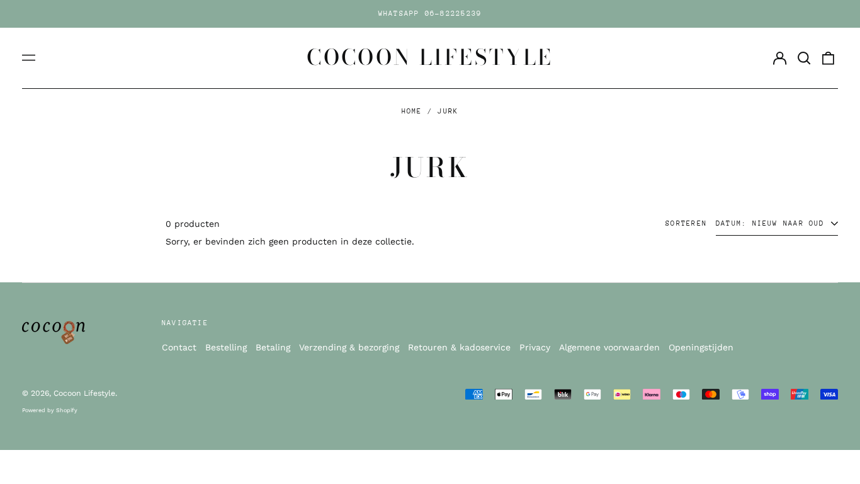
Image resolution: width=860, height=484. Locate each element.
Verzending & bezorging (349, 347)
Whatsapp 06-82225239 (430, 13)
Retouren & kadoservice (459, 347)
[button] (804, 58)
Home (412, 111)
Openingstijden (701, 347)
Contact (179, 347)
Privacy (534, 347)
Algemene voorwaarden (609, 347)
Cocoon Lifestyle (430, 57)
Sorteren (686, 223)
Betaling (273, 347)
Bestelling (226, 347)
